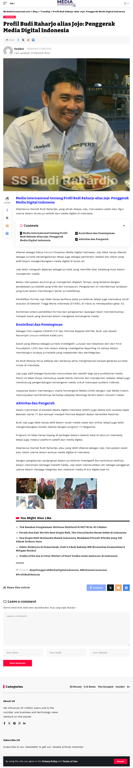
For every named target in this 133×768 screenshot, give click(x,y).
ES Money (76, 686)
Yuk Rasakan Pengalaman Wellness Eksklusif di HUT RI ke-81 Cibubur (63, 527)
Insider (120, 686)
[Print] (33, 40)
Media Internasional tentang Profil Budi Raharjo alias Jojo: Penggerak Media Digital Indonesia (43, 237)
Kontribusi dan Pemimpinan (97, 233)
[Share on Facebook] (18, 40)
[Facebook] (4, 723)
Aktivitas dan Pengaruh (94, 239)
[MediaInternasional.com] (66, 3)
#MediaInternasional (93, 570)
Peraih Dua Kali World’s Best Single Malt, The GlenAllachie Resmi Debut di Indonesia (72, 532)
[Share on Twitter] (23, 40)
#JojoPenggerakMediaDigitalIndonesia (54, 570)
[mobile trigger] (6, 3)
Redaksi (19, 48)
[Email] (28, 40)
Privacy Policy (49, 761)
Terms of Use (69, 761)
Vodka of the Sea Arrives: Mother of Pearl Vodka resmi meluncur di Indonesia (68, 556)
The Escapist (106, 686)
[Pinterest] (14, 723)
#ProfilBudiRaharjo (28, 574)
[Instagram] (19, 723)
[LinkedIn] (24, 723)
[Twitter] (9, 723)
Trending (9, 17)
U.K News (90, 686)
